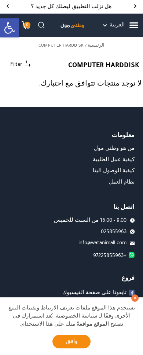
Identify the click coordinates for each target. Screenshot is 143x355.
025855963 (113, 231)
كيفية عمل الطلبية (114, 159)
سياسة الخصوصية (77, 316)
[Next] (8, 6)
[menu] (133, 25)
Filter (16, 64)
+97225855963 (109, 255)
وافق (71, 341)
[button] (9, 27)
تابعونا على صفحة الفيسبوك (94, 292)
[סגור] (135, 298)
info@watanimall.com (102, 242)
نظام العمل (122, 182)
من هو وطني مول (114, 148)
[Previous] (135, 6)
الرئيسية (96, 45)
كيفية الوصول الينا (114, 170)
